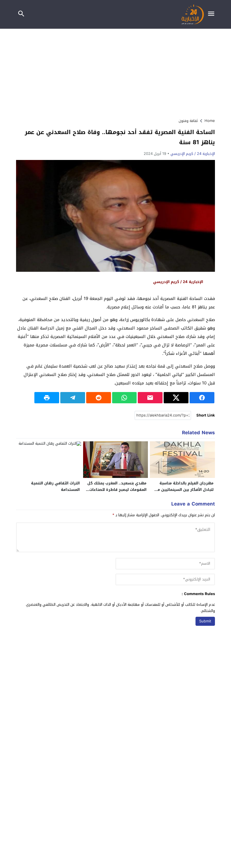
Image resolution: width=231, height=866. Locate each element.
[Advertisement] (115, 71)
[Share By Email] (150, 397)
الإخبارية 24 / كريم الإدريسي (192, 153)
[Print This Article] (47, 397)
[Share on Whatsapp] (125, 397)
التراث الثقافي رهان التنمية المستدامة (55, 486)
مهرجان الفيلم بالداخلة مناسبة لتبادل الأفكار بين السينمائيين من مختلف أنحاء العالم (184, 490)
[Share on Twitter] (176, 397)
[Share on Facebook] (202, 397)
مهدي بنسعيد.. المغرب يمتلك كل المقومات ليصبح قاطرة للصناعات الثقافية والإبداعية (116, 490)
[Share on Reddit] (99, 397)
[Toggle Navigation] (212, 14)
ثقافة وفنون (188, 120)
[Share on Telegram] (73, 397)
